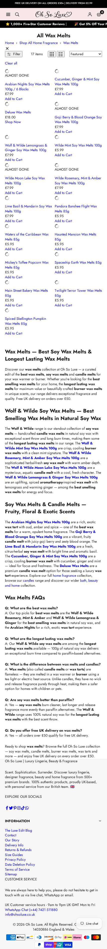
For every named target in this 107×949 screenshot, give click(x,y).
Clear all (11, 63)
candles (28, 580)
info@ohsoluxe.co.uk (20, 914)
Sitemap (11, 874)
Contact (10, 835)
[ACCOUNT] (89, 14)
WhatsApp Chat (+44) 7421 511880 (31, 909)
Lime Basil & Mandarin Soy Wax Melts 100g (28, 209)
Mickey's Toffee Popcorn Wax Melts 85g (27, 265)
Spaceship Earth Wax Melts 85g (78, 262)
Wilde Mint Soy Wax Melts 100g (78, 145)
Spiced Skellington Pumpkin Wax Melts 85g (25, 321)
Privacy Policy (15, 859)
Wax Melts (70, 42)
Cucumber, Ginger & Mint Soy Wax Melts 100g (77, 82)
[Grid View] (52, 54)
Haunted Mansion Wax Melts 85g (75, 237)
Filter (16, 53)
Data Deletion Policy (20, 864)
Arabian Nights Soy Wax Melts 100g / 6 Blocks (27, 87)
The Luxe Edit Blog (18, 830)
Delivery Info (14, 845)
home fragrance (64, 575)
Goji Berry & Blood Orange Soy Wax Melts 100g (78, 120)
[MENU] (8, 14)
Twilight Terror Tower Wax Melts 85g (78, 293)
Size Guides (14, 854)
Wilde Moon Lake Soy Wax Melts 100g (25, 181)
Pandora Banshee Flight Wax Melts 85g (76, 209)
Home (9, 42)
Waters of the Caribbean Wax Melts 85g (27, 237)
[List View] (61, 54)
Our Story (12, 840)
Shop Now (13, 121)
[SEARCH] (17, 14)
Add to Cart (13, 98)
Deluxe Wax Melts (18, 112)
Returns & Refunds (18, 849)
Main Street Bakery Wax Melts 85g (26, 293)
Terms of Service (17, 869)
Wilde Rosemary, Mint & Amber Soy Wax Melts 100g (78, 181)
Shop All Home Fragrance (38, 42)
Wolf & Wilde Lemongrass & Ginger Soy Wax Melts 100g (26, 148)
